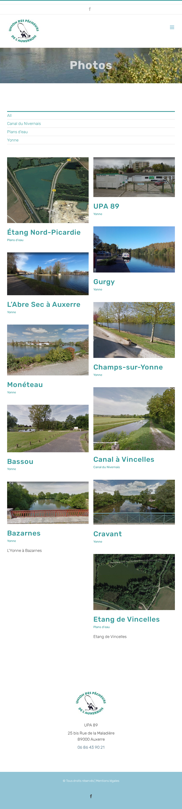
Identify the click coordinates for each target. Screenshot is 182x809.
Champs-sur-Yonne (128, 367)
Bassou (20, 461)
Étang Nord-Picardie (44, 232)
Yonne (97, 214)
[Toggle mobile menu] (172, 27)
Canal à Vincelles (124, 459)
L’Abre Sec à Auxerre (44, 304)
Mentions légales (107, 781)
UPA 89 (106, 206)
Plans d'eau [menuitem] (17, 131)
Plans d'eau (15, 240)
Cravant (107, 534)
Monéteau (25, 384)
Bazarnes (24, 533)
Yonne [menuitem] (12, 140)
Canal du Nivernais (106, 467)
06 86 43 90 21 (91, 747)
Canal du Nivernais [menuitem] (24, 123)
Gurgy (104, 281)
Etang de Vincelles (126, 619)
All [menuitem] (9, 115)
